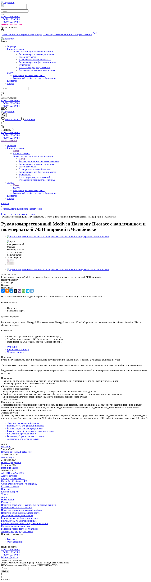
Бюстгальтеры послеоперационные (36, 54)
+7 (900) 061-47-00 (10, 19)
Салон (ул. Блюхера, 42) (13, 478)
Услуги (10, 73)
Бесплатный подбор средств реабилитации (34, 78)
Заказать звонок (9, 140)
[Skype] (27, 291)
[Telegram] (32, 291)
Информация (7, 499)
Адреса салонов (9, 475)
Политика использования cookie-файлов (21, 510)
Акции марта (7, 457)
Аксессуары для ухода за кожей (34, 67)
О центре (11, 46)
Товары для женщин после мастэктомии (34, 51)
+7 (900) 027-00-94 (10, 21)
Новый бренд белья (11, 462)
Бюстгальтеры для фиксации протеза (37, 62)
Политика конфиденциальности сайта (20, 513)
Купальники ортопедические (15, 526)
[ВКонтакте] (3, 291)
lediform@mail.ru (9, 557)
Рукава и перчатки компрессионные (37, 70)
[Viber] (19, 291)
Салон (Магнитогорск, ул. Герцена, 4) (20, 483)
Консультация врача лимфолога (29, 75)
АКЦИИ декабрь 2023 (12, 473)
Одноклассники (15, 541)
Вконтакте (12, 539)
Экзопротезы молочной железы (35, 59)
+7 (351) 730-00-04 (10, 16)
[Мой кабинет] (2, 30)
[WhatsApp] (23, 291)
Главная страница (10, 486)
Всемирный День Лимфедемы (16, 452)
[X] (15, 291)
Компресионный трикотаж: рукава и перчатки (24, 523)
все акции (6, 446)
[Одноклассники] (7, 291)
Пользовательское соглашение (16, 507)
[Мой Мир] (11, 291)
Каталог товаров (15, 49)
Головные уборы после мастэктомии (19, 529)
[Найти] (2, 14)
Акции (10, 83)
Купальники (25, 65)
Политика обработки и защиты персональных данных (28, 505)
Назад (16, 150)
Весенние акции (9, 468)
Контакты (12, 81)
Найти (5, 571)
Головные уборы (27, 57)
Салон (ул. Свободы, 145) (14, 481)
